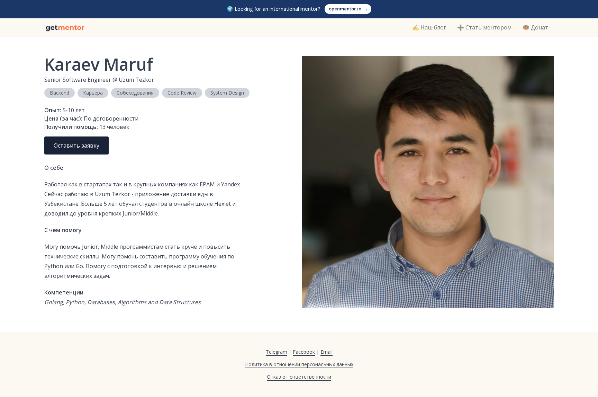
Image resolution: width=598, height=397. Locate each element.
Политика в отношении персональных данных (299, 364)
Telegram (276, 352)
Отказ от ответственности (299, 376)
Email (326, 352)
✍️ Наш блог (429, 27)
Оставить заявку (76, 145)
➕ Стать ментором (484, 27)
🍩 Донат (535, 27)
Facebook (304, 352)
